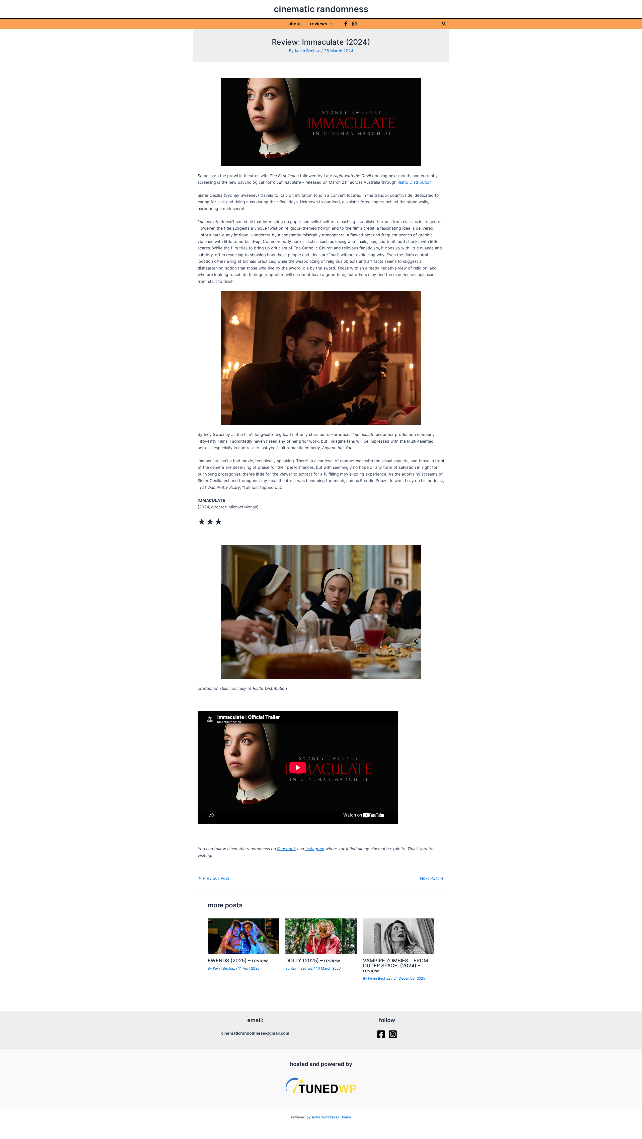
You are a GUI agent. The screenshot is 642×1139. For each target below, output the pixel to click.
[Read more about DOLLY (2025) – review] (321, 935)
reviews (318, 23)
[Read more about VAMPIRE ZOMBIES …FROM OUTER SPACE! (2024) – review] (398, 935)
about (294, 23)
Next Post (432, 878)
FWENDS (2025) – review (238, 961)
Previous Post (213, 878)
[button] (330, 24)
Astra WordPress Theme (331, 1117)
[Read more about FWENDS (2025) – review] (243, 935)
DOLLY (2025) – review (312, 961)
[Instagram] (354, 24)
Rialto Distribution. (415, 182)
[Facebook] (346, 24)
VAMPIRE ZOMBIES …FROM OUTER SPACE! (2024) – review (395, 966)
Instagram (314, 848)
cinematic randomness (321, 9)
